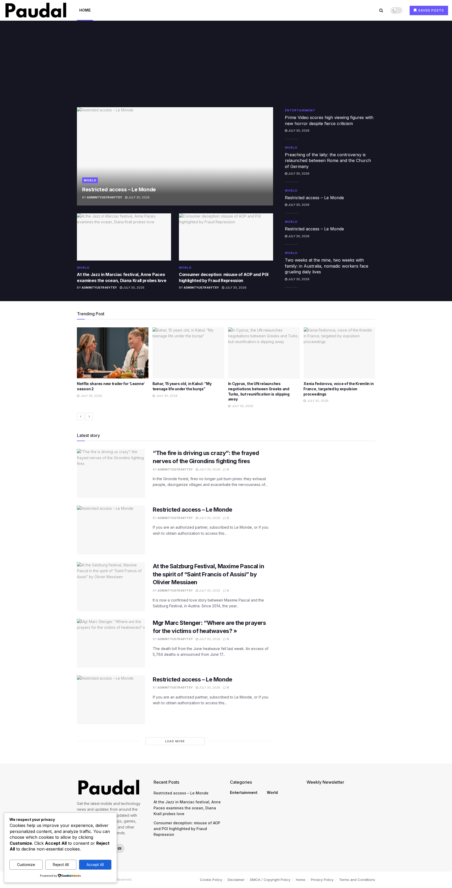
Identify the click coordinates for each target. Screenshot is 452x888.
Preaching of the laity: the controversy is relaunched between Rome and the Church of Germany (328, 160)
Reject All (61, 864)
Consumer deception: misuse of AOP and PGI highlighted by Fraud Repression (187, 829)
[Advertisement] (226, 68)
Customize (26, 864)
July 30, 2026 (138, 197)
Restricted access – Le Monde (119, 189)
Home (85, 10)
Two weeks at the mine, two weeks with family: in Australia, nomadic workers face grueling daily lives (326, 265)
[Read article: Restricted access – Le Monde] (175, 156)
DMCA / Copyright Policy (270, 880)
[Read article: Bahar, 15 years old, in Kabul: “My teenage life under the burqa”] (113, 353)
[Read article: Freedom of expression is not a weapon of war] (339, 353)
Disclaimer (236, 880)
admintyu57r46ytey (104, 197)
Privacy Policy (322, 880)
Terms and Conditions (357, 880)
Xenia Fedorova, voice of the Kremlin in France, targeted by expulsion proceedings (263, 388)
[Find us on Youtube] (120, 848)
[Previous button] (80, 416)
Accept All (95, 864)
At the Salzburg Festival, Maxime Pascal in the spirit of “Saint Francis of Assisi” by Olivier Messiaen (208, 574)
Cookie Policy (211, 880)
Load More (175, 741)
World (90, 180)
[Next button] (89, 416)
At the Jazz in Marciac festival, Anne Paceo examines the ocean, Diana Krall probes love (187, 808)
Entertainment (300, 110)
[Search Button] (381, 10)
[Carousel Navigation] (226, 416)
